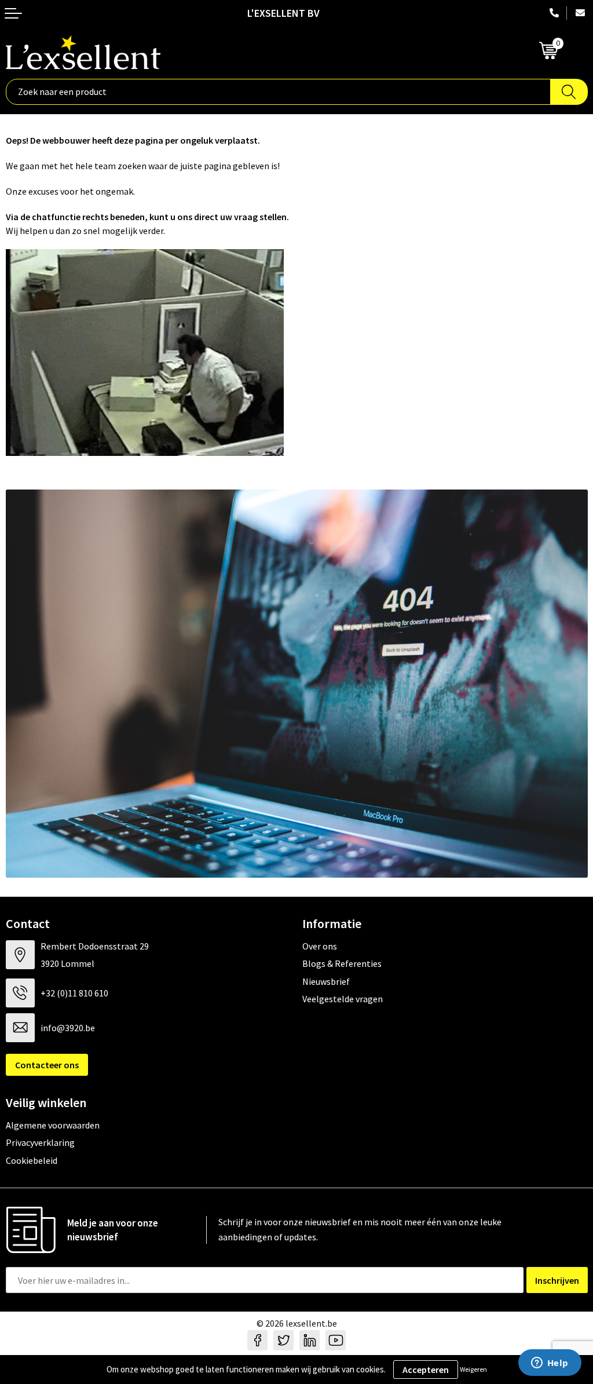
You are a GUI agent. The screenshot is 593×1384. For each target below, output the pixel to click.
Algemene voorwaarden (53, 1125)
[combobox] (278, 92)
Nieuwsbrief (326, 981)
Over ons (319, 946)
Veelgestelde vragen (342, 999)
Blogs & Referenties (342, 963)
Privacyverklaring (40, 1142)
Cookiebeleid (31, 1160)
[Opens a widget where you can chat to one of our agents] (549, 1363)
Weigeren (473, 1369)
